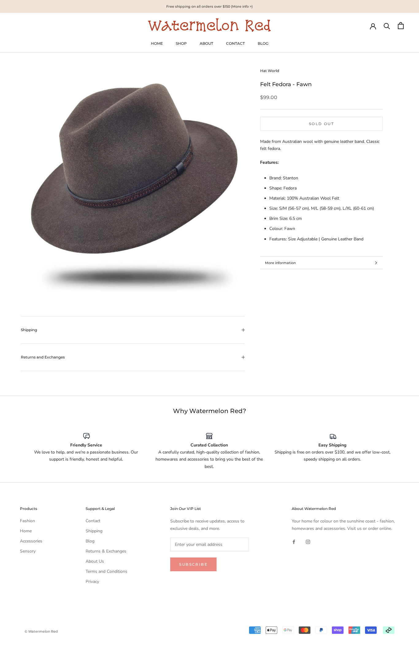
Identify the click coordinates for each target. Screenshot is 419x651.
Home (26, 531)
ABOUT (206, 43)
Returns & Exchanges (106, 551)
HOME (157, 43)
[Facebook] (294, 541)
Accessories (31, 541)
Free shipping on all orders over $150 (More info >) (209, 6)
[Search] (387, 25)
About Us (95, 561)
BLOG (263, 43)
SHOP (181, 43)
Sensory (28, 551)
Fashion (27, 521)
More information (280, 263)
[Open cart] (401, 25)
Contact (93, 521)
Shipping (29, 329)
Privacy (92, 581)
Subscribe (193, 564)
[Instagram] (308, 541)
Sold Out (321, 123)
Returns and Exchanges (43, 357)
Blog (90, 541)
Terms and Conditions (106, 571)
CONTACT (235, 43)
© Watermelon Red (41, 631)
